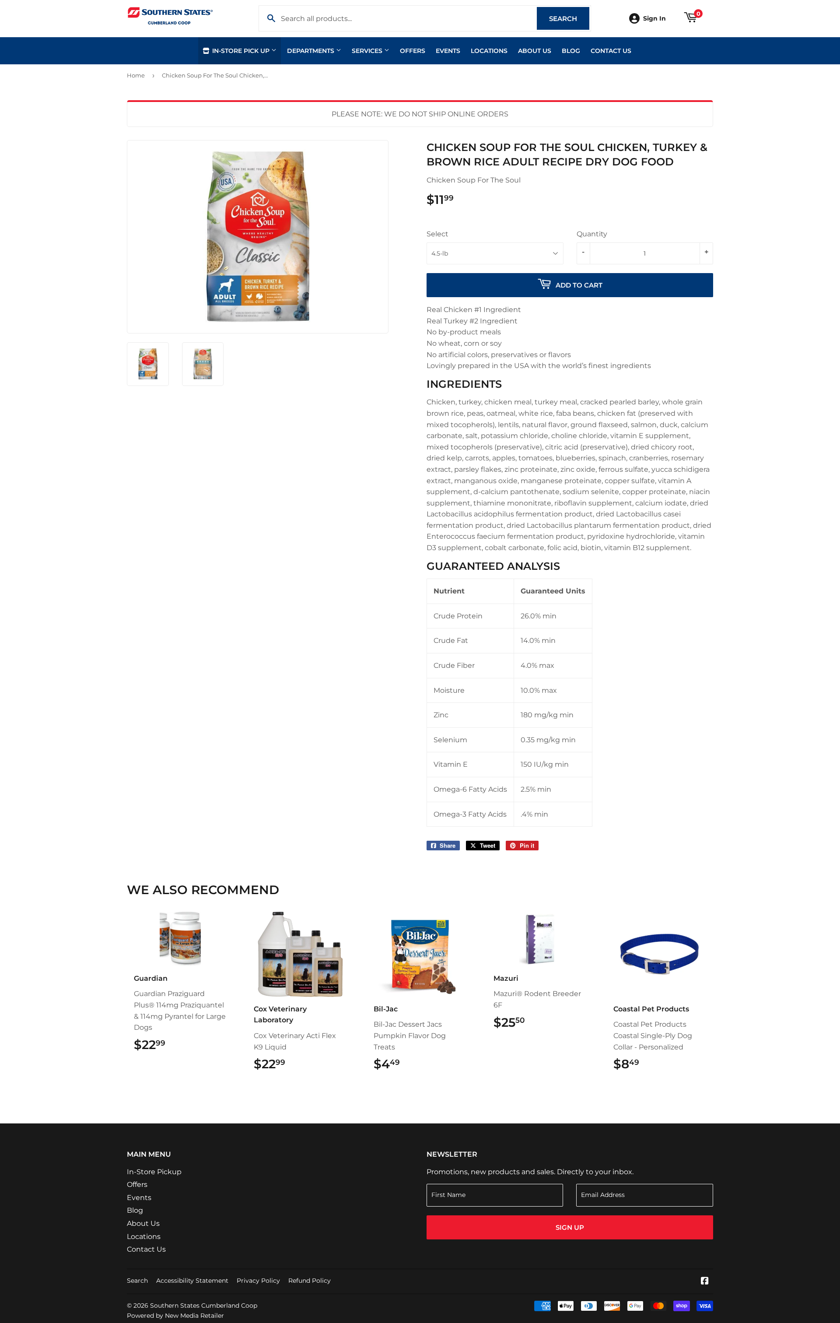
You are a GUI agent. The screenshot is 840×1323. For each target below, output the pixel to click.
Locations (489, 50)
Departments (311, 50)
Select (437, 234)
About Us (534, 50)
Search (569, 18)
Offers (412, 50)
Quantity (592, 234)
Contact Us (611, 50)
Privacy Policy (258, 1280)
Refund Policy (309, 1280)
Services (368, 50)
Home (136, 75)
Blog (571, 50)
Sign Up (570, 1227)
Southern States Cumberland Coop (203, 1305)
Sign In (654, 18)
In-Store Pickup (154, 1172)
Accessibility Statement (192, 1280)
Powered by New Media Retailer (175, 1315)
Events (448, 50)
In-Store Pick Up (240, 50)
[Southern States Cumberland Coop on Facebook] (705, 1281)
